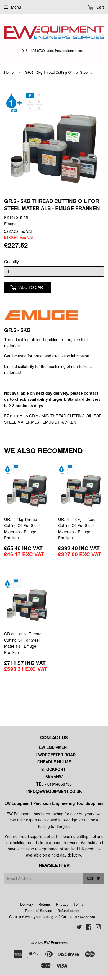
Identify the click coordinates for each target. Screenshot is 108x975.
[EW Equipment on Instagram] (98, 927)
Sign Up (93, 878)
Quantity (11, 261)
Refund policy (68, 910)
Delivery (26, 904)
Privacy (62, 904)
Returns (44, 904)
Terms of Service (38, 910)
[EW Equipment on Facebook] (89, 927)
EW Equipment (56, 942)
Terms (79, 904)
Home (9, 72)
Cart (99, 7)
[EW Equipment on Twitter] (79, 927)
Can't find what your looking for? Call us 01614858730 (52, 916)
